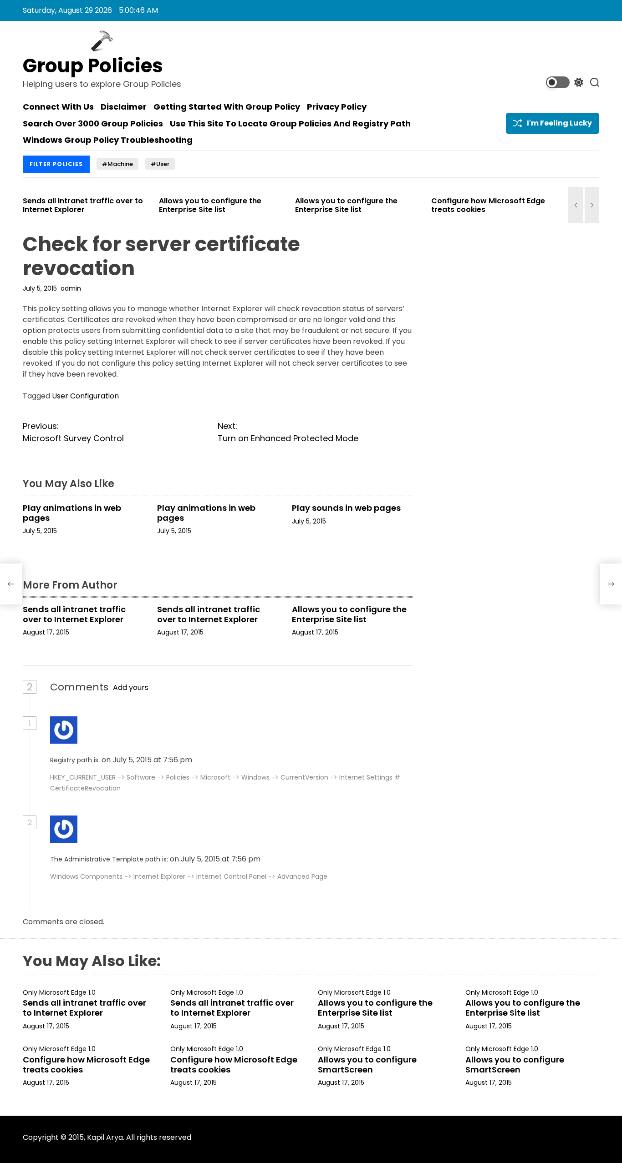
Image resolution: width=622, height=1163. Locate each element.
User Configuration (85, 396)
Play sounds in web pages (346, 508)
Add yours (130, 687)
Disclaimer (124, 107)
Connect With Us (58, 107)
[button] (575, 205)
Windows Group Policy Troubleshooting (108, 140)
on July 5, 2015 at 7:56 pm (148, 760)
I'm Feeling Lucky (559, 123)
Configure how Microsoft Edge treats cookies (467, 205)
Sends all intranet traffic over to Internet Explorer (62, 205)
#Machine (117, 164)
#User (160, 164)
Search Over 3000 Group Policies (93, 124)
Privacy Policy (337, 107)
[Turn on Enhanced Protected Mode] (611, 584)
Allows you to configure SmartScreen (367, 1064)
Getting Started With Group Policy (226, 107)
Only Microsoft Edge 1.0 (59, 993)
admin (71, 288)
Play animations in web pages (72, 513)
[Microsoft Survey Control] (11, 584)
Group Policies (93, 66)
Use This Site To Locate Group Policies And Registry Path (290, 124)
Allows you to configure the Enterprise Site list (189, 205)
